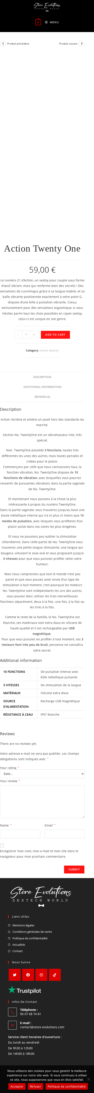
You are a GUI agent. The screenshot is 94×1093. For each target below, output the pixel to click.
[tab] (42, 377)
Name (6, 825)
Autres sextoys (49, 350)
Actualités (18, 945)
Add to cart (55, 335)
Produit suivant (68, 43)
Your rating (9, 767)
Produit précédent (18, 43)
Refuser (35, 1086)
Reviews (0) (42, 397)
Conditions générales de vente (32, 932)
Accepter (16, 1086)
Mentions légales (23, 925)
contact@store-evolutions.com (42, 1027)
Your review (10, 781)
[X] (15, 975)
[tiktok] (55, 975)
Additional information (42, 387)
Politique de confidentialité (29, 938)
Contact (17, 951)
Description (42, 377)
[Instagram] (41, 975)
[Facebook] (28, 975)
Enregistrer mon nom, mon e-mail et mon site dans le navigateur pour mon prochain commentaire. (39, 854)
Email (50, 825)
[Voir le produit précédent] (3, 44)
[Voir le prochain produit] (81, 44)
